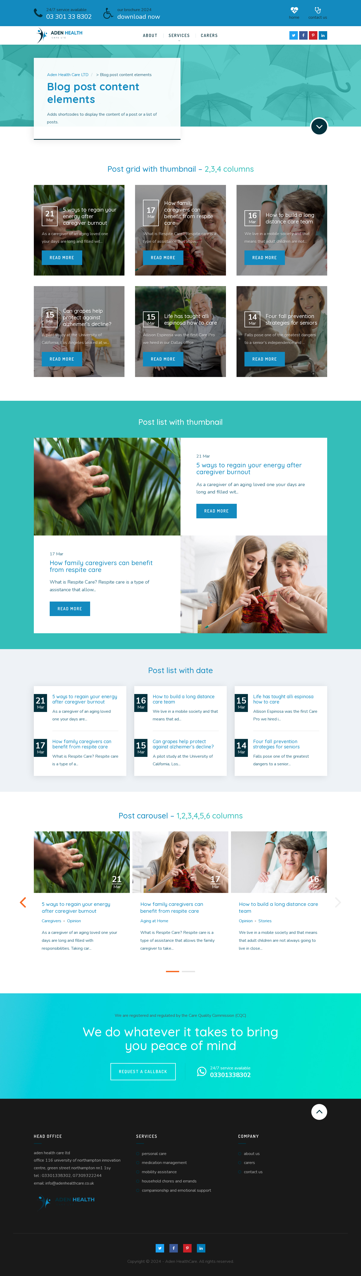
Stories (265, 921)
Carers (209, 35)
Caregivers (51, 921)
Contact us (317, 17)
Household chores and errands (169, 1181)
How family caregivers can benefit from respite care (171, 907)
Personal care (154, 1154)
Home (294, 17)
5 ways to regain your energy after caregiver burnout (76, 907)
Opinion (74, 921)
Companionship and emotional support (176, 1190)
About (150, 35)
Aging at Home (154, 921)
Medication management (164, 1163)
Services (179, 35)
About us (252, 1154)
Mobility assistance (159, 1172)
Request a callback (143, 1071)
